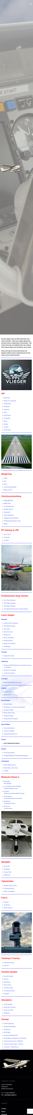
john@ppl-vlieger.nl (10, 1095)
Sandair (6, 770)
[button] (31, 4)
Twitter (3, 1111)
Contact (3, 1108)
